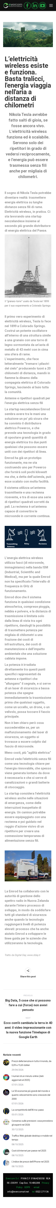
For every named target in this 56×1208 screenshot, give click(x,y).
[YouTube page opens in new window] (42, 5)
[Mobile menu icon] (51, 5)
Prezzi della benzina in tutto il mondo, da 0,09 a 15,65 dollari (31, 1063)
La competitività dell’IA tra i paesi (28, 1110)
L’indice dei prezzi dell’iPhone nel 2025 (30, 1161)
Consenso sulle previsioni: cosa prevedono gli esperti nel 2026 (32, 1123)
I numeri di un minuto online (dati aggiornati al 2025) (28, 1078)
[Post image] (6, 1062)
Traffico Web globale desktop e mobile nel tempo (32, 1138)
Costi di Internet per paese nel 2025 (29, 1150)
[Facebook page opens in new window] (27, 5)
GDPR (27, 1187)
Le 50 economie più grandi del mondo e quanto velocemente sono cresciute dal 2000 (31, 1095)
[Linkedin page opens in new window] (34, 5)
